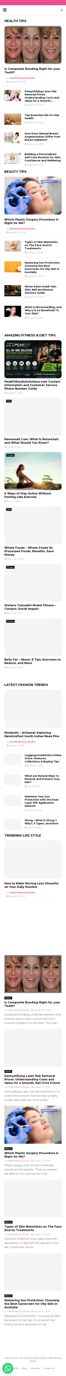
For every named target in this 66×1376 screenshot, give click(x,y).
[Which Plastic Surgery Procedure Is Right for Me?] (33, 196)
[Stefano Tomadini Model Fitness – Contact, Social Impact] (33, 583)
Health (8, 998)
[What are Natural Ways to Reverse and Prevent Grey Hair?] (12, 779)
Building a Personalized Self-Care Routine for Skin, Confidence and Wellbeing (43, 157)
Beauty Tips (15, 172)
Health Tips (15, 21)
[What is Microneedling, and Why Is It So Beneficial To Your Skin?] (12, 311)
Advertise (35, 1368)
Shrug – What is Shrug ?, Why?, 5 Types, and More (41, 822)
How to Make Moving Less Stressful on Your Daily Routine (31, 885)
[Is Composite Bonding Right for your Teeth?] (33, 45)
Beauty (8, 1148)
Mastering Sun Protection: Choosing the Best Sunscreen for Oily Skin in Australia (42, 267)
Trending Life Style (22, 835)
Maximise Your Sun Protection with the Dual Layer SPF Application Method (41, 801)
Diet (9, 401)
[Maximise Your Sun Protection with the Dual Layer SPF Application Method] (12, 800)
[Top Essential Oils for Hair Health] (12, 119)
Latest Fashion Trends (26, 685)
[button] (7, 1368)
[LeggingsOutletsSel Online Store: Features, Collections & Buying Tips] (12, 759)
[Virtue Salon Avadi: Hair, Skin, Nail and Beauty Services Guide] (12, 290)
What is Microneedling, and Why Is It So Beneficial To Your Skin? (43, 310)
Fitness (10, 343)
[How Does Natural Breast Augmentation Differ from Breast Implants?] (12, 137)
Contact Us (48, 1368)
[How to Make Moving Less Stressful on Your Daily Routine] (33, 859)
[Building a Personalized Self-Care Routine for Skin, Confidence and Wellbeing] (12, 158)
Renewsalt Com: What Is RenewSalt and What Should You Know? (31, 441)
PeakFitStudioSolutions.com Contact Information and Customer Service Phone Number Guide (32, 385)
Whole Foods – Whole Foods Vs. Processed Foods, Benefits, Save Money (29, 551)
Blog (24, 1368)
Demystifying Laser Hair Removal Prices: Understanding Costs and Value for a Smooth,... (42, 96)
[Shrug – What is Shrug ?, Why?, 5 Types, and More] (12, 824)
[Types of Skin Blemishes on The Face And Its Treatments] (12, 246)
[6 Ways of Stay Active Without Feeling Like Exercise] (33, 471)
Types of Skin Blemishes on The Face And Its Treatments (41, 245)
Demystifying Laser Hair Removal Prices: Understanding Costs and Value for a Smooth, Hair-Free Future (32, 1079)
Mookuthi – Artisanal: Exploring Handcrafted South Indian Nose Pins (31, 734)
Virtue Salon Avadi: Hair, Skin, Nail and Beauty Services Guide (41, 289)
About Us (13, 1368)
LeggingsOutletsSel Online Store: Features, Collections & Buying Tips (43, 758)
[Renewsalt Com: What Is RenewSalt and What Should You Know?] (33, 417)
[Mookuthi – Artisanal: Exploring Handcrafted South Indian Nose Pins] (33, 709)
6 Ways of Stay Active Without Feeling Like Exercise (27, 495)
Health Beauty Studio (22, 78)
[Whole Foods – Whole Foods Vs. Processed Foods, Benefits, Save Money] (33, 525)
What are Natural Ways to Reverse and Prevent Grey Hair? (42, 779)
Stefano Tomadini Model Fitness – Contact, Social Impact (30, 607)
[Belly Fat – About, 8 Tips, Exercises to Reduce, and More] (33, 637)
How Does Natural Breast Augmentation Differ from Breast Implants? (42, 136)
